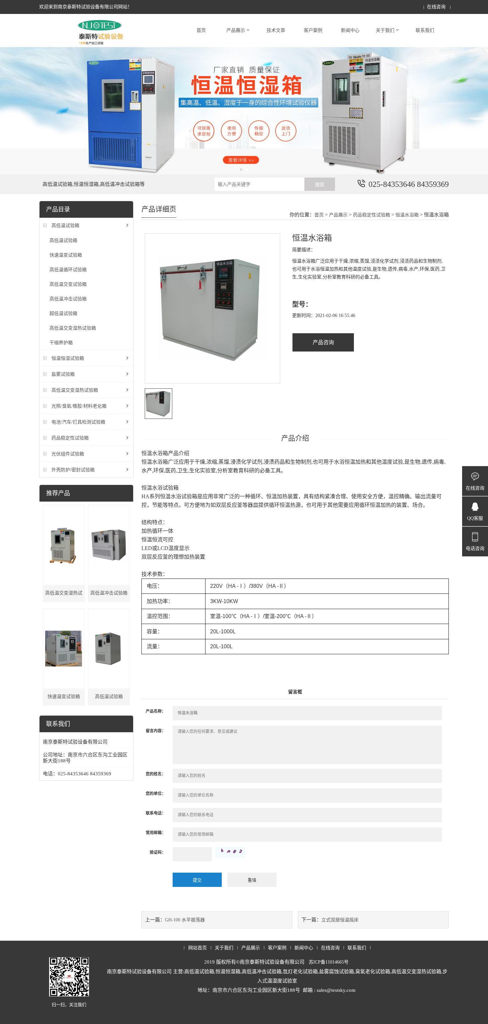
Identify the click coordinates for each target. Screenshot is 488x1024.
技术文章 (276, 30)
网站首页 (197, 947)
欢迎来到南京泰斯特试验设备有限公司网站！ (85, 6)
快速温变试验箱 (65, 255)
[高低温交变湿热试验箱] (63, 545)
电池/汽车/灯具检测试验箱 (78, 422)
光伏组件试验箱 (67, 453)
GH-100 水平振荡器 (185, 919)
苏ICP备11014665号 (329, 962)
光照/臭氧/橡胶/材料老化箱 (79, 406)
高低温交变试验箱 (68, 284)
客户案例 (313, 30)
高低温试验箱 (65, 225)
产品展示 (235, 30)
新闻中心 (350, 30)
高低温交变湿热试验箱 (72, 328)
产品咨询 (323, 342)
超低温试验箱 (63, 313)
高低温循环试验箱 (68, 269)
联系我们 (425, 30)
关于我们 (385, 30)
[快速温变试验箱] (63, 648)
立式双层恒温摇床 (340, 919)
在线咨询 (436, 7)
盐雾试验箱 (63, 374)
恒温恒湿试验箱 (67, 358)
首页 (201, 30)
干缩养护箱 (61, 342)
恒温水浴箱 (407, 214)
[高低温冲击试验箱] (108, 545)
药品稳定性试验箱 (70, 437)
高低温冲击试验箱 (68, 298)
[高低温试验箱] (108, 648)
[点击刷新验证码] (230, 852)
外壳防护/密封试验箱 (73, 469)
